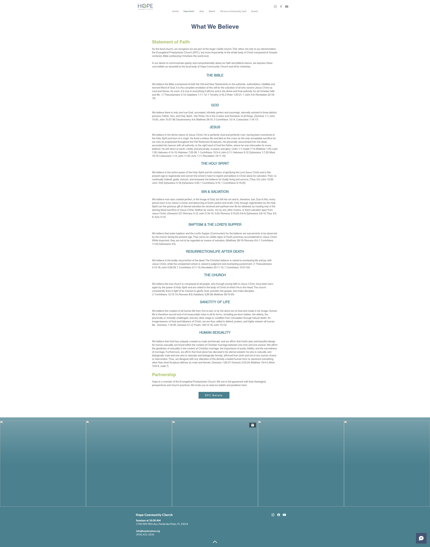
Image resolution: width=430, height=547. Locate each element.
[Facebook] (281, 6)
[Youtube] (287, 6)
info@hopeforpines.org (148, 530)
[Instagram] (275, 6)
